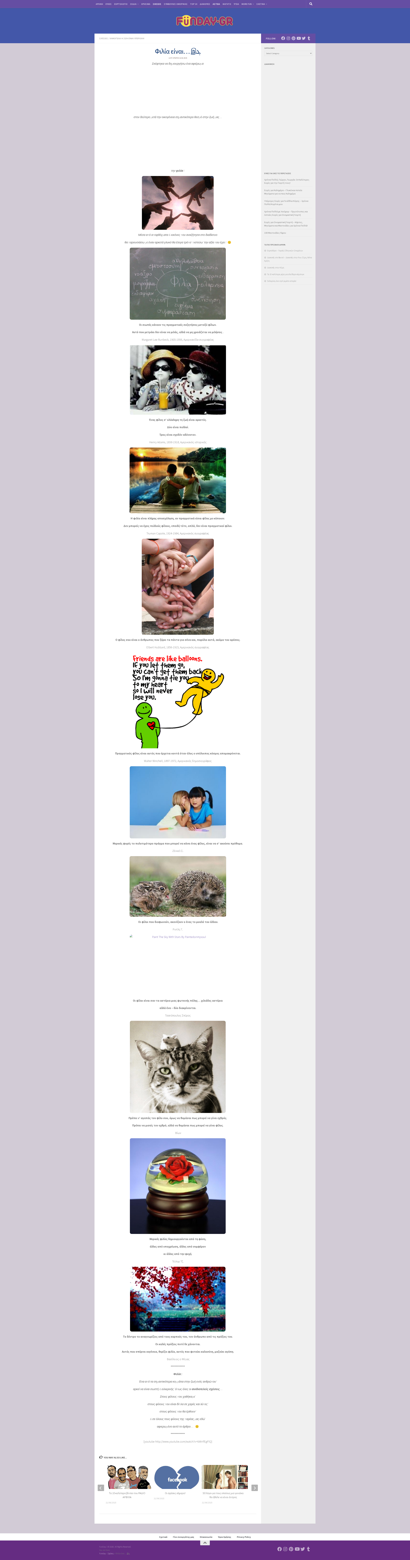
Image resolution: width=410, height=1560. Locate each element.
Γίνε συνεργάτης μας (183, 1537)
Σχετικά (163, 1537)
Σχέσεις (103, 38)
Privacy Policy (244, 1537)
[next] (254, 1488)
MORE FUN (247, 4)
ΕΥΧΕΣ (109, 4)
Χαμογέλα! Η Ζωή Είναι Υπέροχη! (127, 38)
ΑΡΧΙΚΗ (99, 4)
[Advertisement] (177, 91)
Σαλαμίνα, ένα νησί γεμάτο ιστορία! (281, 281)
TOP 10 (193, 4)
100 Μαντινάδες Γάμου (275, 232)
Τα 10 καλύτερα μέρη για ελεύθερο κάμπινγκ (285, 274)
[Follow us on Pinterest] (293, 38)
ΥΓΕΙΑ (236, 4)
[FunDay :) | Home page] (205, 20)
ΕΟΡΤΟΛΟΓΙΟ (120, 4)
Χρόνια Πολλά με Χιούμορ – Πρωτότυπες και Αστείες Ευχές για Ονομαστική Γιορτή (286, 213)
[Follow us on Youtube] (298, 38)
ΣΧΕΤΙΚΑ (260, 4)
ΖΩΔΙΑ (133, 4)
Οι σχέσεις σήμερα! (175, 1493)
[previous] (101, 1488)
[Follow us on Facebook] (283, 38)
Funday (102, 1553)
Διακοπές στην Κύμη (275, 267)
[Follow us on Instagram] (288, 38)
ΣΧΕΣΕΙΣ (157, 4)
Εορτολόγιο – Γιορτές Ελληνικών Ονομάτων (285, 250)
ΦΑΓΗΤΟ (226, 4)
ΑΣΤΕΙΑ (216, 4)
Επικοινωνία (206, 1537)
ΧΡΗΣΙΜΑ (145, 4)
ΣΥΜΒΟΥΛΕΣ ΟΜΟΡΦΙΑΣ (176, 4)
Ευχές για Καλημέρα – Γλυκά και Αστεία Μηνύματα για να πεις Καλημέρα (283, 192)
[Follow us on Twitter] (304, 38)
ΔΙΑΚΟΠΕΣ (205, 4)
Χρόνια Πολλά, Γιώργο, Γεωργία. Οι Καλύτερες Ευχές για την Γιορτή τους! (286, 181)
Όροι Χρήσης (224, 1537)
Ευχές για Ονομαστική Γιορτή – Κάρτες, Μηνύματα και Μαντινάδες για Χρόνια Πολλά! (286, 224)
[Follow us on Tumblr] (309, 38)
